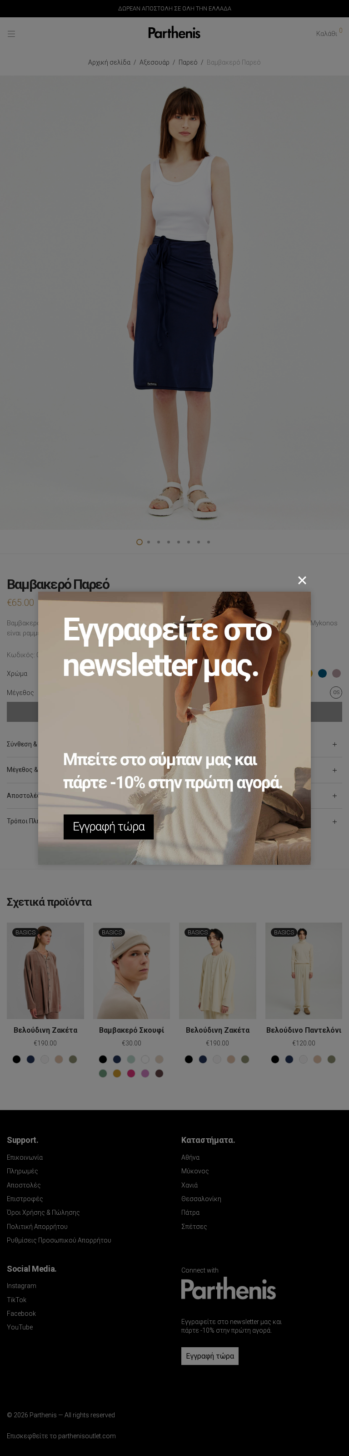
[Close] (302, 580)
